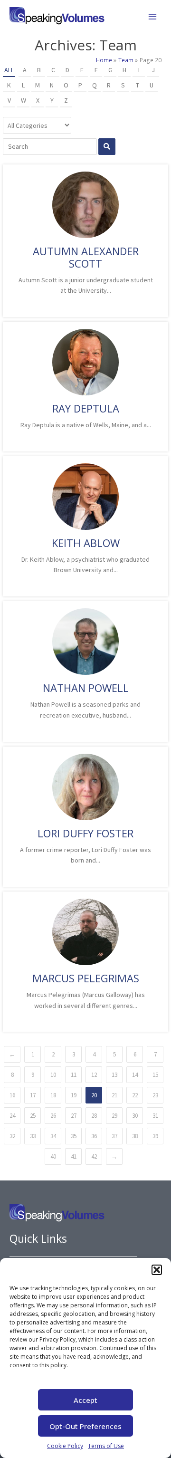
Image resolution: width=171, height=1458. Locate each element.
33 (33, 1136)
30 (135, 1116)
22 (135, 1095)
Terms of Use (106, 1446)
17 (33, 1095)
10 (53, 1075)
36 (94, 1136)
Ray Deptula (85, 408)
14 (135, 1075)
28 (94, 1116)
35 (73, 1136)
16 (12, 1095)
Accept (85, 1400)
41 (73, 1156)
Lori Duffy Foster (85, 833)
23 (155, 1095)
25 (33, 1116)
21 (114, 1095)
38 (135, 1136)
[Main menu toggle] (152, 17)
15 (155, 1075)
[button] (157, 1270)
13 (114, 1075)
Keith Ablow (86, 543)
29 (114, 1116)
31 (155, 1116)
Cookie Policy (65, 1446)
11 (73, 1075)
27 (73, 1116)
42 (94, 1156)
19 (73, 1095)
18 (53, 1095)
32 (12, 1136)
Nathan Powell (86, 688)
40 (53, 1156)
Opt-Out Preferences (85, 1426)
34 (53, 1136)
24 (12, 1116)
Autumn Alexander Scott (86, 257)
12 (94, 1075)
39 (155, 1136)
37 (114, 1136)
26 (53, 1116)
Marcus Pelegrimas (85, 978)
